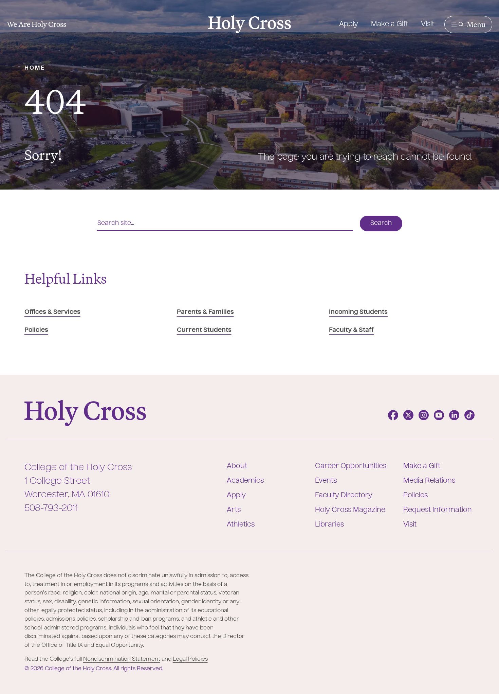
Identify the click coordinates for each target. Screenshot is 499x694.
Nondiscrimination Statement (121, 659)
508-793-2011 (51, 508)
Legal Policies (190, 659)
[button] (468, 24)
